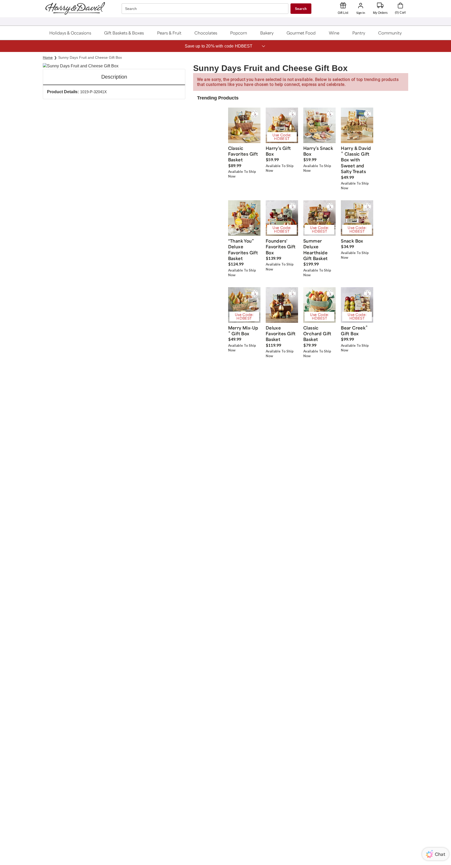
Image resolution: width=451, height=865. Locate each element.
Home (48, 57)
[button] (70, 33)
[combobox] (205, 9)
